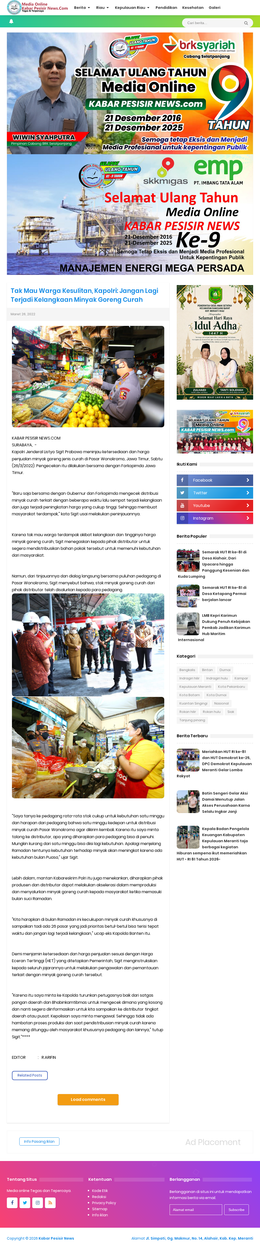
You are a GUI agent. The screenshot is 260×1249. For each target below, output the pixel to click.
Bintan (207, 669)
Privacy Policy (104, 1202)
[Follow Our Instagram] (37, 1203)
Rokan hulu (212, 711)
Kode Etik (100, 1190)
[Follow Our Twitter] (25, 1203)
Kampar (241, 678)
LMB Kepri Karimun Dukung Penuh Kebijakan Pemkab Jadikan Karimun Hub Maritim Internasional (214, 627)
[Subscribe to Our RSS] (50, 1203)
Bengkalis (187, 669)
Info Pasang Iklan (39, 1141)
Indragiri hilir (190, 678)
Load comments (88, 1099)
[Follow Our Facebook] (12, 1203)
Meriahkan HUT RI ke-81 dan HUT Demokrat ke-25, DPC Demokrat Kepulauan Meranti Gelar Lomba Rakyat (214, 764)
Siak (231, 711)
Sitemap (99, 1208)
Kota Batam (190, 695)
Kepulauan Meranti (195, 686)
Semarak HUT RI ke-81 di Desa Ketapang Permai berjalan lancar (224, 593)
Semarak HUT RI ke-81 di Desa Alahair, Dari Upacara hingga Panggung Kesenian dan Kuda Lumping (213, 564)
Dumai (225, 669)
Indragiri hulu (217, 678)
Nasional (221, 703)
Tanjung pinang (192, 720)
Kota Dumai (216, 695)
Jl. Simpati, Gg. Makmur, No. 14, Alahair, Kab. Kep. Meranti (199, 1238)
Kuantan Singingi (193, 703)
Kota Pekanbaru (231, 686)
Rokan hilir (188, 711)
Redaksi (99, 1196)
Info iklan (100, 1215)
